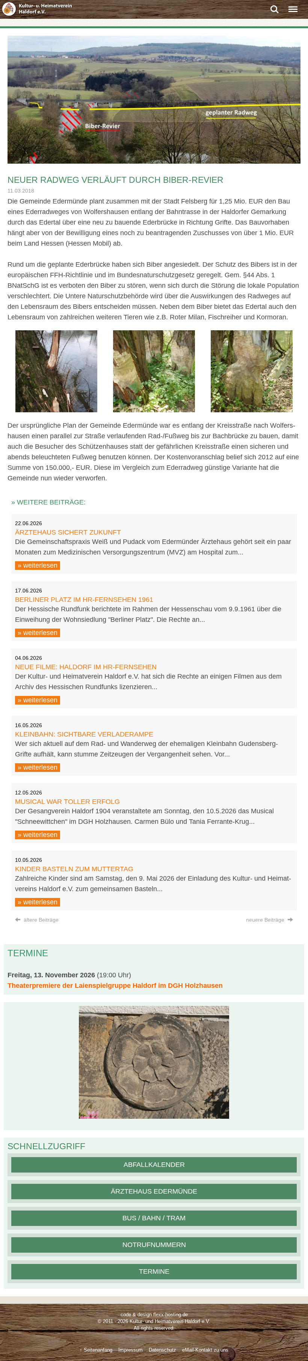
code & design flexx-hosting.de (154, 1314)
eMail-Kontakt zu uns (205, 1350)
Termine (154, 1271)
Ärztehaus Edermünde (154, 1191)
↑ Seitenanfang (96, 1350)
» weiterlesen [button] (37, 565)
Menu (293, 6)
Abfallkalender (154, 1164)
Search (274, 6)
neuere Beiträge (266, 920)
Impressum (130, 1350)
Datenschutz (162, 1350)
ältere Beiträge (40, 920)
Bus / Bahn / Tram (154, 1218)
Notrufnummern (154, 1245)
